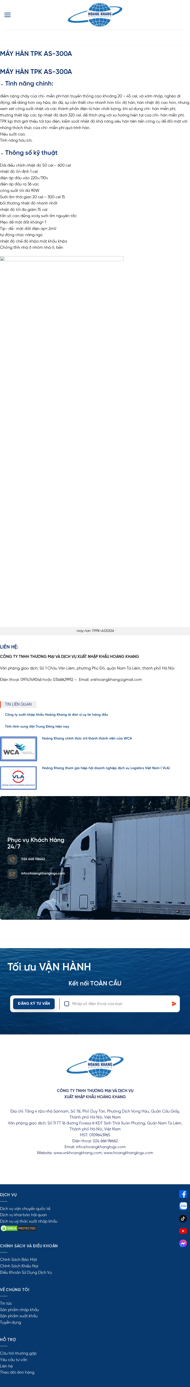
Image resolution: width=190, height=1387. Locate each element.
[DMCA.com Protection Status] (18, 1228)
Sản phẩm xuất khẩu (19, 1316)
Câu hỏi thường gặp (18, 1353)
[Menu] (7, 15)
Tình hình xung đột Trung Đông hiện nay (37, 727)
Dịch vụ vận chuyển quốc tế (25, 1209)
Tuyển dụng (10, 1322)
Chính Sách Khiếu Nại (19, 1266)
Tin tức (6, 1303)
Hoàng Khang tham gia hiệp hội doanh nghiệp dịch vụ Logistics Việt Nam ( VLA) (106, 768)
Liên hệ (6, 1366)
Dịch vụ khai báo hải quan (23, 1215)
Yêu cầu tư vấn (13, 1360)
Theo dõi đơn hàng (17, 1372)
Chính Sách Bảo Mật (18, 1260)
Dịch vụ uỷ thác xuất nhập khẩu (28, 1221)
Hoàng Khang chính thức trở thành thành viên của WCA (87, 738)
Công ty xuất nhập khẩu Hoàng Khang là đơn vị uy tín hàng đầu (56, 715)
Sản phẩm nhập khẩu (19, 1310)
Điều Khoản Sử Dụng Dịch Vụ (26, 1273)
